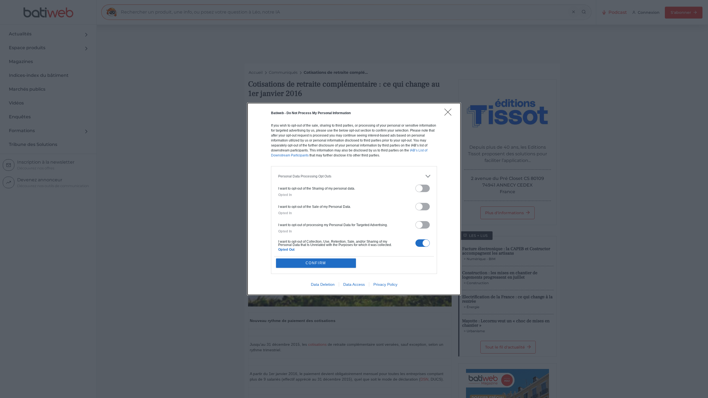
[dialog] (354, 199)
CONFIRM (316, 263)
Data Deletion (323, 284)
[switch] (422, 188)
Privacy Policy (385, 284)
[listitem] (354, 176)
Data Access (354, 284)
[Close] (449, 114)
